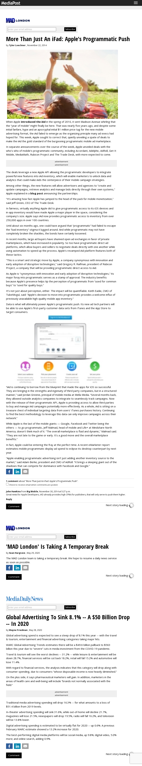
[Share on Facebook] (9, 471)
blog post (36, 193)
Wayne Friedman (18, 630)
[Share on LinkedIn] (17, 471)
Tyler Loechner (17, 45)
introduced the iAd (33, 121)
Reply (9, 499)
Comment (13, 506)
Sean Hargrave (17, 552)
